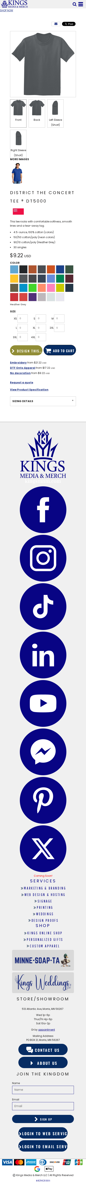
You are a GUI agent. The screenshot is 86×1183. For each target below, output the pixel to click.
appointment (46, 1029)
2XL (52, 328)
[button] (74, 4)
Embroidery (18, 362)
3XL (15, 337)
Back (37, 120)
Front (18, 120)
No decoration (20, 373)
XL (34, 328)
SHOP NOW (6, 10)
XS (15, 318)
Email (15, 1099)
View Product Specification (29, 389)
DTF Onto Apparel (22, 368)
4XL (33, 337)
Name (16, 1083)
